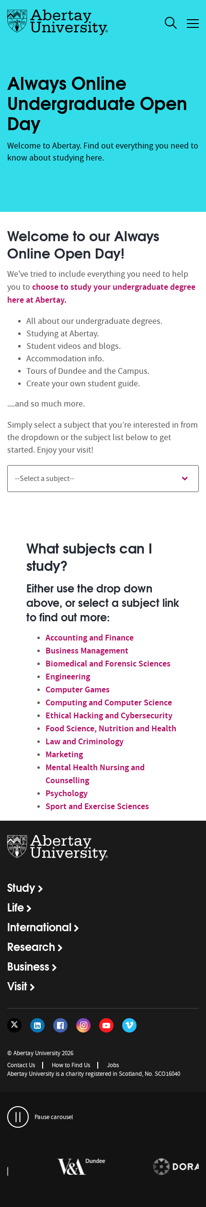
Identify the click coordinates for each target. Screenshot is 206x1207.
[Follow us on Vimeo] (129, 1025)
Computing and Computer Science (109, 702)
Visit (17, 985)
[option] (103, 674)
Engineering (68, 676)
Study (21, 887)
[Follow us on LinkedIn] (37, 1025)
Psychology (67, 793)
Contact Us (21, 1065)
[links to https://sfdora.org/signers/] (153, 1167)
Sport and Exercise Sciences (97, 806)
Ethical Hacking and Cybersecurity (109, 715)
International (39, 926)
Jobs (113, 1065)
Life (15, 907)
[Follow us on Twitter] (14, 1025)
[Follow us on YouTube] (106, 1025)
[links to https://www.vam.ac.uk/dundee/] (57, 1167)
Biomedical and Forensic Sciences (108, 663)
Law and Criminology (85, 741)
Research (31, 946)
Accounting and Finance (90, 637)
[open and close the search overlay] (171, 24)
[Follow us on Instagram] (83, 1025)
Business (28, 966)
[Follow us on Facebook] (60, 1025)
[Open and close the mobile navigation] (193, 23)
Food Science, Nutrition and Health (111, 728)
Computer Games (78, 689)
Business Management (87, 650)
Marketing (64, 754)
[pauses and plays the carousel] (18, 1117)
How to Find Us (71, 1065)
